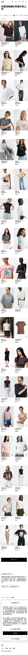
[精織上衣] (21, 90)
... (17, 564)
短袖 (13, 597)
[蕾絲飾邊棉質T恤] (7, 31)
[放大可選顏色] (2, 46)
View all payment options (6, 651)
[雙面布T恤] (7, 90)
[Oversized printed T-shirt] (7, 475)
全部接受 (15, 633)
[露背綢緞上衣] (21, 298)
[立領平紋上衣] (7, 209)
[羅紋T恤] (7, 327)
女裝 (7, 597)
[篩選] (26, 19)
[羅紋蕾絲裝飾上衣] (7, 60)
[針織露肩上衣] (7, 446)
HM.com (3, 597)
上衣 (10, 597)
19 (21, 564)
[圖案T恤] (21, 120)
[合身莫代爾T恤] (21, 268)
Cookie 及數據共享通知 (15, 629)
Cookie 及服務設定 (15, 638)
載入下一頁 (14, 559)
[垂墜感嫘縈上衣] (7, 149)
